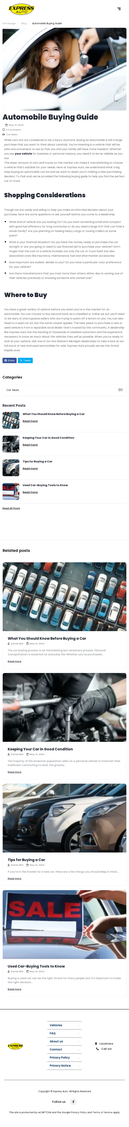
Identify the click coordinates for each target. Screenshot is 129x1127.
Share (11, 360)
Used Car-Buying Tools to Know (45, 485)
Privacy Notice (60, 1066)
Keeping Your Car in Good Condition (48, 438)
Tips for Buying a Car (37, 461)
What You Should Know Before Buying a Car (54, 414)
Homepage (9, 23)
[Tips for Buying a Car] (11, 467)
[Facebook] (73, 1101)
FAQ (53, 1033)
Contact (56, 1049)
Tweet (27, 360)
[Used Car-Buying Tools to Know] (11, 491)
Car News (11, 134)
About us (56, 1041)
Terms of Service (103, 1112)
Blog (24, 23)
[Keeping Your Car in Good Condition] (11, 444)
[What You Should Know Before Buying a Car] (11, 420)
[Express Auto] (21, 9)
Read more (30, 421)
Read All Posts (11, 508)
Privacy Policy (60, 1058)
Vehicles (56, 1025)
